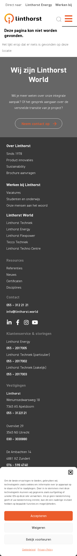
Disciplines (13, 287)
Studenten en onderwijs (23, 199)
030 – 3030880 (16, 439)
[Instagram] (26, 322)
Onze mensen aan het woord (26, 205)
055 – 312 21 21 (17, 305)
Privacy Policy (45, 549)
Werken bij (63, 5)
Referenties (14, 268)
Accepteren (39, 516)
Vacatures (13, 192)
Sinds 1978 (14, 153)
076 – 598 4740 (17, 465)
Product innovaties (19, 160)
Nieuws (11, 274)
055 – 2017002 (16, 361)
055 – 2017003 (16, 374)
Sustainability (15, 166)
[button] (70, 472)
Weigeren (38, 528)
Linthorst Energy (38, 5)
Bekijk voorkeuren (38, 539)
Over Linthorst (18, 145)
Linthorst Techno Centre (23, 248)
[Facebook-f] (17, 322)
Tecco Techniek (17, 242)
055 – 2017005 (16, 348)
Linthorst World (19, 215)
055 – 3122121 (16, 413)
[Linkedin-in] (9, 322)
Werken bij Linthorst (23, 184)
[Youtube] (34, 322)
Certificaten (14, 281)
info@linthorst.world (22, 311)
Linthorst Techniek (19, 223)
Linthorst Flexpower (20, 235)
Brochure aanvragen (21, 173)
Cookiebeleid (29, 549)
